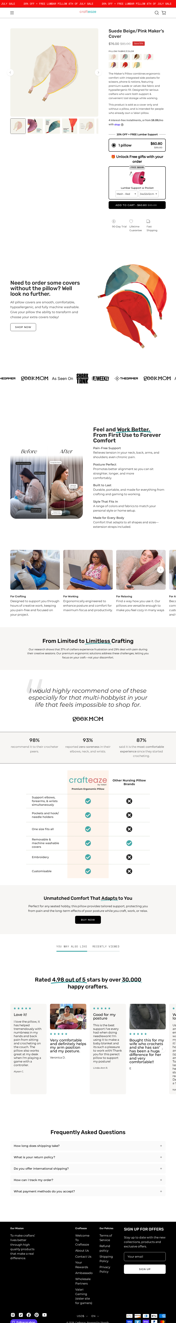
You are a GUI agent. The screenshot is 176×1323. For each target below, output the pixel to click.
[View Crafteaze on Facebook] (28, 1314)
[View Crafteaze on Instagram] (12, 1314)
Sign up (145, 1269)
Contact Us (83, 1256)
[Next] (98, 72)
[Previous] (10, 72)
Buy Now (88, 919)
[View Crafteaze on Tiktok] (20, 1314)
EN (93, 1316)
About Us (82, 1250)
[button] (156, 12)
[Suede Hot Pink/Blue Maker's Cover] (148, 57)
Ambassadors (85, 1273)
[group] (88, 583)
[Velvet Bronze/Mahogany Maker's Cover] (137, 57)
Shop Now (23, 327)
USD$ (80, 1316)
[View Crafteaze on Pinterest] (36, 1314)
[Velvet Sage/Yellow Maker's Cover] (137, 65)
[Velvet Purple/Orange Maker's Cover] (113, 65)
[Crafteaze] (88, 12)
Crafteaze (81, 1228)
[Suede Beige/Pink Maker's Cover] (18, 126)
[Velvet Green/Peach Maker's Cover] (125, 57)
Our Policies (106, 1228)
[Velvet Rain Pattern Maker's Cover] (125, 65)
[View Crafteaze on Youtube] (44, 1314)
